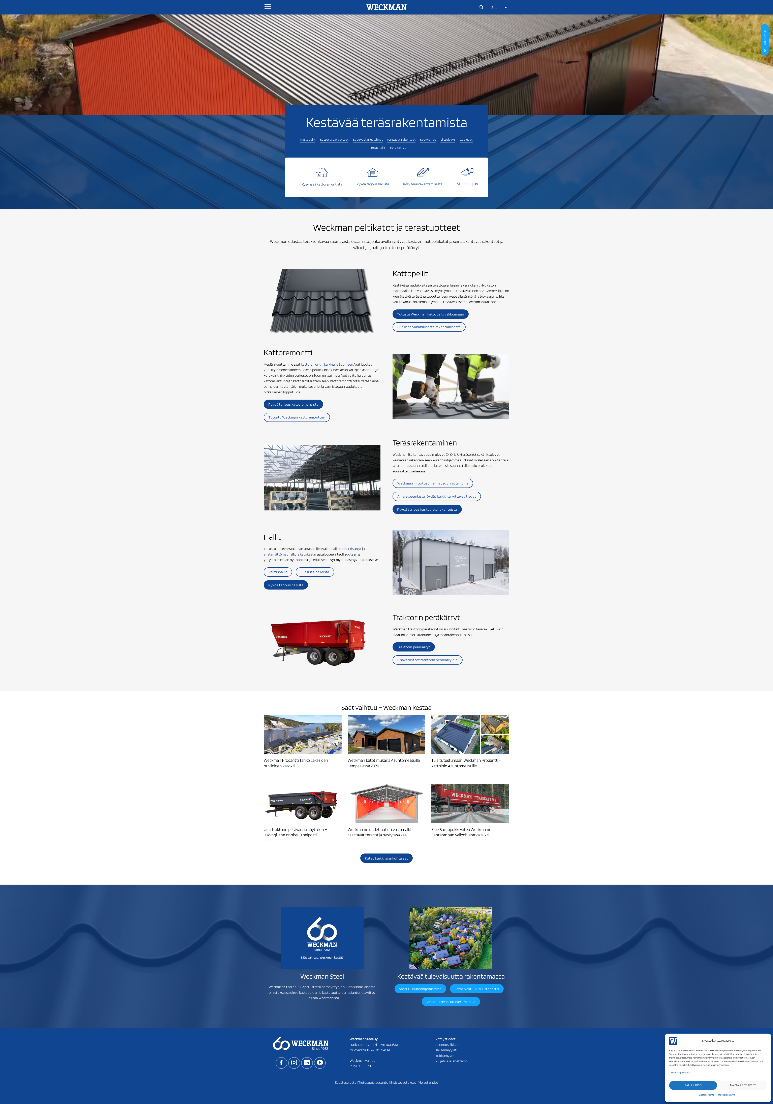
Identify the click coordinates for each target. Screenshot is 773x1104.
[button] (499, 7)
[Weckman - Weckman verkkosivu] (386, 7)
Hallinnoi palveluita (680, 1072)
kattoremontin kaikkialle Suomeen (327, 364)
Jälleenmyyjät (446, 1050)
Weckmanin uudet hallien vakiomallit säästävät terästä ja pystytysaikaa (379, 832)
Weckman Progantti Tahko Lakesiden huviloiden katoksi (296, 763)
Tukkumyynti (445, 1055)
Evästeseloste (345, 1082)
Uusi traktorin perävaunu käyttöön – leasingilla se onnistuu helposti (295, 832)
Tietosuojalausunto (726, 1094)
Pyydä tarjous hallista (373, 184)
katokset (307, 554)
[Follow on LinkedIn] (307, 1063)
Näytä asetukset (743, 1085)
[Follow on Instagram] (294, 1063)
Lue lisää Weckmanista (322, 998)
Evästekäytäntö (706, 1094)
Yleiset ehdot (428, 1082)
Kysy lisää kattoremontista (322, 184)
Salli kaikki (693, 1085)
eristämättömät (276, 554)
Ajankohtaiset (467, 183)
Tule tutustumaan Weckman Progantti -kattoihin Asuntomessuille (466, 763)
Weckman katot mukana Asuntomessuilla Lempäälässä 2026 (384, 763)
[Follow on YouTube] (320, 1063)
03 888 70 (363, 1066)
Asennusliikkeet (447, 1044)
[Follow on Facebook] (281, 1063)
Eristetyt (355, 548)
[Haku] (481, 7)
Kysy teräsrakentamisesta (422, 184)
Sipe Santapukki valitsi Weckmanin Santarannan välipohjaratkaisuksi (461, 832)
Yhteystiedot (445, 1039)
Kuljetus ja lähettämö (451, 1061)
